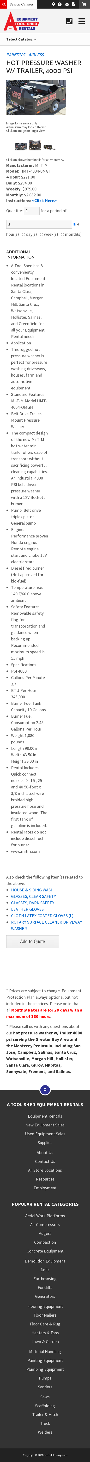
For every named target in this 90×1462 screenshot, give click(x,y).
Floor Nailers (45, 1315)
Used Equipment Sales (45, 1133)
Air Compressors (45, 1224)
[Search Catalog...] (3, 4)
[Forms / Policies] (74, 4)
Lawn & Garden (45, 1341)
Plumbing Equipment (45, 1369)
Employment (45, 1188)
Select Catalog (19, 39)
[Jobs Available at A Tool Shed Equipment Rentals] (67, 4)
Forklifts (45, 1287)
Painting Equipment (45, 1360)
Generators (45, 1296)
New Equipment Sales (45, 1125)
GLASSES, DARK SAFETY (32, 902)
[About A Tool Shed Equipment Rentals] (59, 4)
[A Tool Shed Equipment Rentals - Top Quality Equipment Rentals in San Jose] (21, 29)
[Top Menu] (45, 1089)
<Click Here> (44, 200)
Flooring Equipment (45, 1306)
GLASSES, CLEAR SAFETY (33, 896)
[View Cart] (84, 4)
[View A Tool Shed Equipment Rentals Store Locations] (53, 4)
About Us (45, 1152)
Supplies (45, 1142)
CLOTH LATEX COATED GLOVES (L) (42, 915)
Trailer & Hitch (45, 1414)
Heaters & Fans (45, 1332)
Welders (45, 1432)
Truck (45, 1423)
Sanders (45, 1387)
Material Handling (45, 1351)
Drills (45, 1270)
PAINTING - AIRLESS (25, 55)
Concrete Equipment (45, 1251)
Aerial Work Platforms (45, 1215)
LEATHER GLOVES (27, 909)
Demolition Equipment (45, 1261)
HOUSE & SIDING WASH (32, 890)
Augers (45, 1233)
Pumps (45, 1378)
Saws (45, 1397)
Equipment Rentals (45, 1116)
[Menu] (81, 21)
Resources (45, 1179)
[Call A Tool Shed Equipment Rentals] (69, 21)
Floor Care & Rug (45, 1324)
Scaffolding (45, 1405)
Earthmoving (45, 1278)
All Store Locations (45, 1170)
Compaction (45, 1242)
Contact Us (45, 1161)
